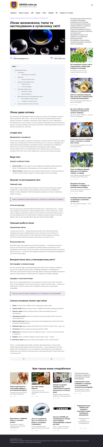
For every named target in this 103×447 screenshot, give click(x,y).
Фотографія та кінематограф (29, 98)
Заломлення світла (26, 91)
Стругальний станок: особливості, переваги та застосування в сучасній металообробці (83, 384)
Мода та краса (24, 13)
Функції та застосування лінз (26, 82)
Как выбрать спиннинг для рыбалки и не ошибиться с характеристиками (79, 36)
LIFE (32, 13)
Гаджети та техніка (66, 13)
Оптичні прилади (26, 86)
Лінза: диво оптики (21, 70)
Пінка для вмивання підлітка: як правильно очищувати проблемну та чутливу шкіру (81, 31)
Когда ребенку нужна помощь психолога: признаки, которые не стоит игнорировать (81, 41)
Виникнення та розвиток (28, 74)
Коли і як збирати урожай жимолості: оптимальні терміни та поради (79, 171)
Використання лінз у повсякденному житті (30, 96)
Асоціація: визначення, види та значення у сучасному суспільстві (80, 199)
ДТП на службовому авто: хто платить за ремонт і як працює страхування (39, 421)
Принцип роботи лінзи (24, 89)
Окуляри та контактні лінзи (29, 101)
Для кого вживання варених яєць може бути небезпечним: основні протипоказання (81, 96)
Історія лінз (21, 72)
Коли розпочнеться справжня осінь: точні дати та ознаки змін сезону (81, 141)
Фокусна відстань (26, 94)
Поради (51, 13)
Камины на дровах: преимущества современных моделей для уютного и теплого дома (61, 388)
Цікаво (38, 13)
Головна (12, 18)
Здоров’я (13, 13)
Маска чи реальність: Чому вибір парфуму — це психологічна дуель (18, 388)
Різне (44, 13)
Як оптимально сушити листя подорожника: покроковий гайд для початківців (81, 66)
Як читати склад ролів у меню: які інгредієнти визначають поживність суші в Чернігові (81, 20)
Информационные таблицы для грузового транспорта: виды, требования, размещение (84, 410)
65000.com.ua (28, 4)
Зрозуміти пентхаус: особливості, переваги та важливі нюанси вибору (79, 185)
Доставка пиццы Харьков (38, 387)
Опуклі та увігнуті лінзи (27, 79)
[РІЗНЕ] (81, 61)
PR (56, 13)
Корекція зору (25, 84)
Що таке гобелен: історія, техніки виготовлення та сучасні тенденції (79, 110)
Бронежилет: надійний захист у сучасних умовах (18, 420)
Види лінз (20, 77)
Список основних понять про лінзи (28, 103)
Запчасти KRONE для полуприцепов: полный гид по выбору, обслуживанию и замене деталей (62, 420)
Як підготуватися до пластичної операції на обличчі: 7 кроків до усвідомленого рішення (80, 25)
